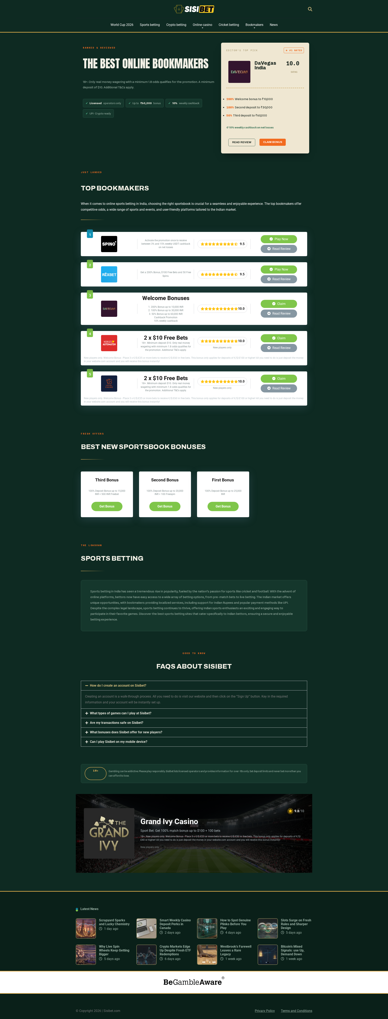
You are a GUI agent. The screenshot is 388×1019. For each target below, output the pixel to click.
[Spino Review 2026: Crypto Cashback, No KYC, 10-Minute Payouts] (109, 251)
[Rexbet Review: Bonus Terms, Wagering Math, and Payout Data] (109, 281)
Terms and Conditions (296, 1011)
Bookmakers (254, 25)
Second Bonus (165, 479)
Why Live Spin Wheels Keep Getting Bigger (114, 950)
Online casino (202, 25)
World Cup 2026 (122, 25)
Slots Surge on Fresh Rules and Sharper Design (296, 924)
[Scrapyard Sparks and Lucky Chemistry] (86, 937)
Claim (281, 304)
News (274, 25)
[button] (194, 685)
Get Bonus (106, 506)
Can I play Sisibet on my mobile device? (118, 742)
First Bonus (223, 479)
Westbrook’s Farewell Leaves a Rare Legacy (235, 950)
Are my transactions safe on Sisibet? (116, 723)
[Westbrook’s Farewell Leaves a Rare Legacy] (207, 964)
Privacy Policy (265, 1011)
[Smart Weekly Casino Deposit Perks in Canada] (146, 937)
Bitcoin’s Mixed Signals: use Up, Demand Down (292, 950)
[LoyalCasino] (109, 390)
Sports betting (150, 25)
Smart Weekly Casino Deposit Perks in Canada (175, 924)
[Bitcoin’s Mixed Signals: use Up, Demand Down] (268, 964)
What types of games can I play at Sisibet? (120, 713)
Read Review (281, 249)
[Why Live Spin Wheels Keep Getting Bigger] (86, 964)
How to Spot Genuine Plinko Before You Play (235, 924)
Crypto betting (176, 25)
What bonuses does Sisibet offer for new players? (126, 732)
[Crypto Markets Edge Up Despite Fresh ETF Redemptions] (146, 964)
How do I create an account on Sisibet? (118, 685)
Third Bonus (107, 479)
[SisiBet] (194, 9)
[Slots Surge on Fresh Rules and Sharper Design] (268, 937)
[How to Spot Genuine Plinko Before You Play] (207, 937)
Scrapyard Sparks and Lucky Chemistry (114, 922)
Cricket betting (229, 25)
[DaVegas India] (109, 316)
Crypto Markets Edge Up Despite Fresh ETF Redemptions (175, 950)
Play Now (281, 239)
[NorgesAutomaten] (109, 350)
